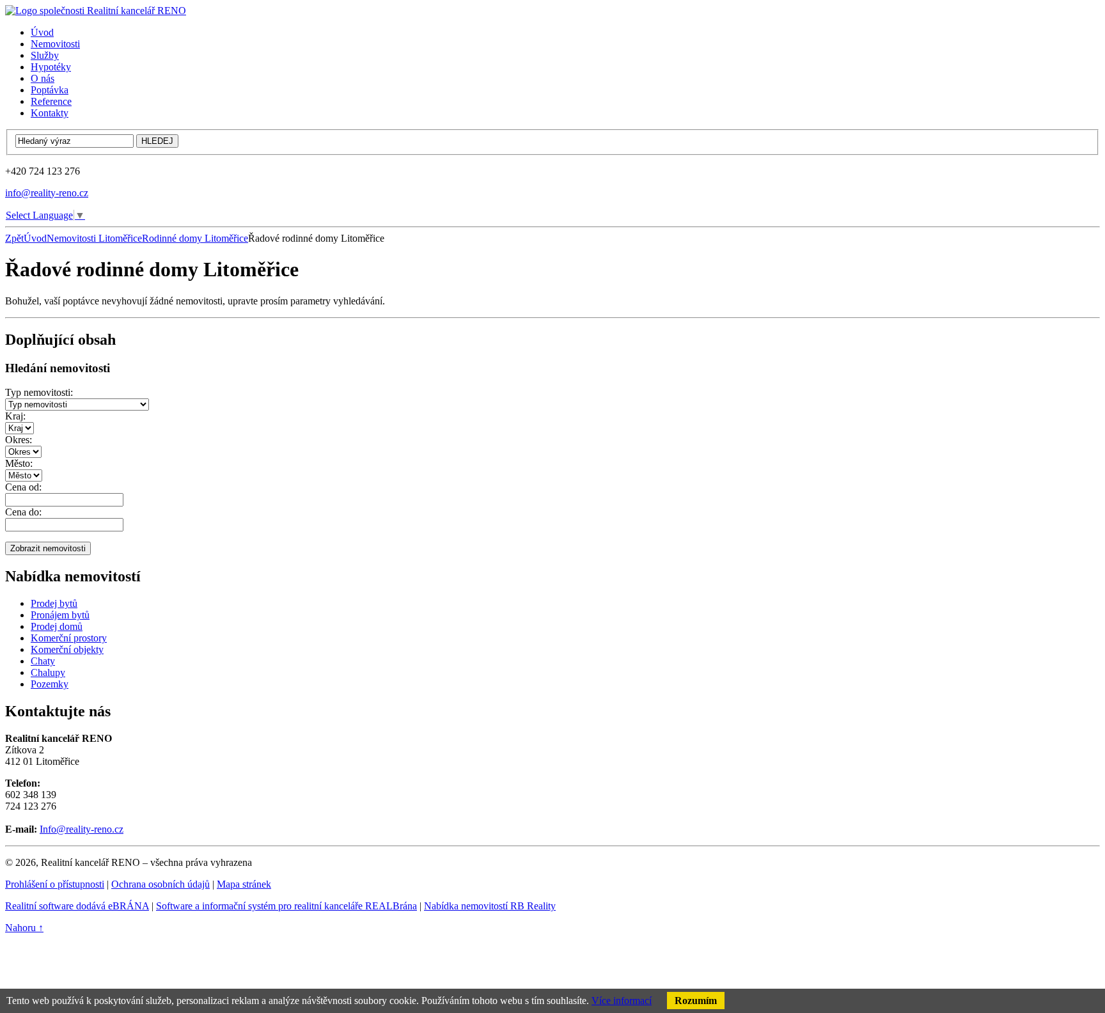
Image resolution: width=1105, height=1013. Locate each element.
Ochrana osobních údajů (160, 884)
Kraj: (15, 416)
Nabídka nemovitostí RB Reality (490, 905)
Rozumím (696, 1000)
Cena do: (23, 511)
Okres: (18, 439)
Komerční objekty (67, 649)
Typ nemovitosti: (39, 392)
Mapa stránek (244, 884)
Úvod (35, 238)
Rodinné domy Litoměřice (195, 238)
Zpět (14, 238)
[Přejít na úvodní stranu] (95, 10)
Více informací (622, 1000)
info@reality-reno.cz (46, 192)
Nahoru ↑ (24, 927)
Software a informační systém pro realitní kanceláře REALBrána (286, 905)
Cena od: (23, 487)
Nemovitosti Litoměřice (94, 238)
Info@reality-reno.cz (81, 829)
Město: (19, 463)
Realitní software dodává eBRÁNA (77, 905)
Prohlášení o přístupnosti (54, 884)
